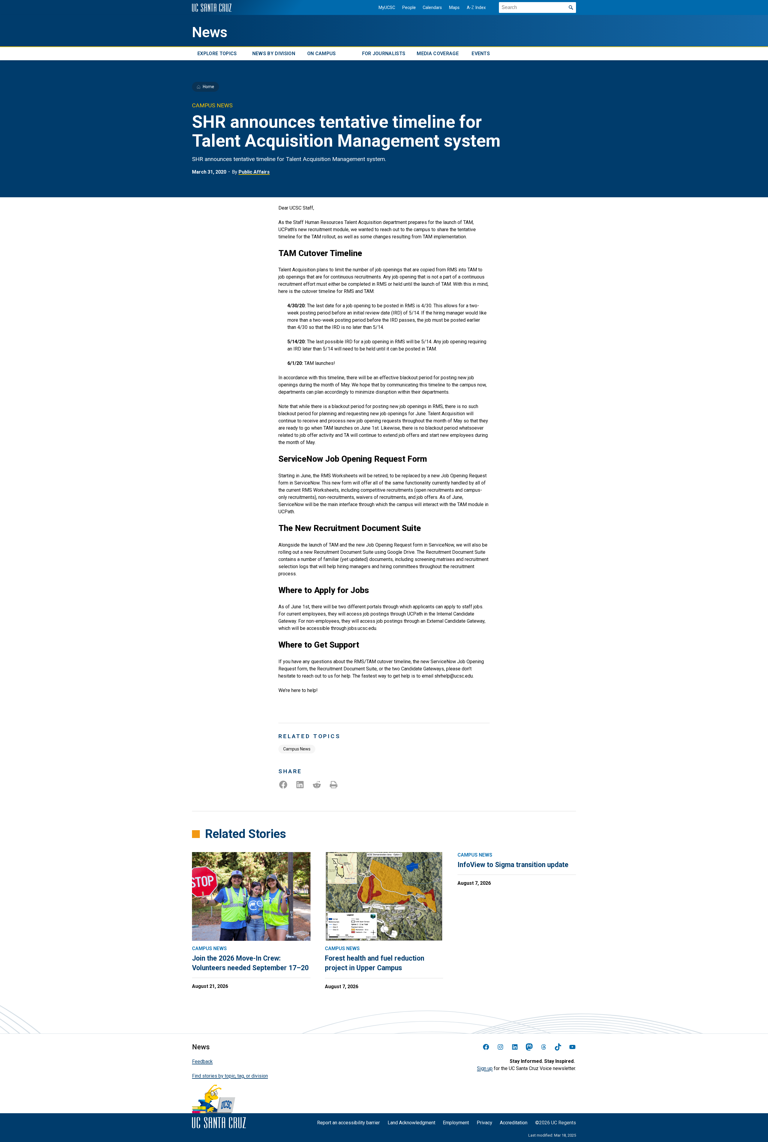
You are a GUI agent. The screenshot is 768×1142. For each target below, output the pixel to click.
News (209, 32)
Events (481, 53)
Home (208, 86)
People (409, 7)
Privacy (484, 1123)
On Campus (321, 53)
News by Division (273, 53)
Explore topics (217, 53)
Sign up (485, 1068)
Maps (454, 7)
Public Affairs (254, 172)
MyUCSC (387, 7)
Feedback (202, 1061)
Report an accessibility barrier (348, 1123)
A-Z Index (476, 7)
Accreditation (513, 1123)
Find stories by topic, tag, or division (230, 1076)
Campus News (296, 749)
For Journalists (384, 53)
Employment (456, 1123)
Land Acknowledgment (411, 1123)
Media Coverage (437, 53)
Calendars (432, 7)
